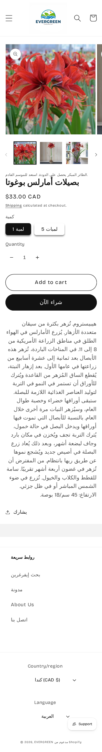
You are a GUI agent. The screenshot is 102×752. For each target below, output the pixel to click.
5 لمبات (49, 229)
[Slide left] (6, 155)
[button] (9, 18)
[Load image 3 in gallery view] (77, 153)
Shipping (13, 205)
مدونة (17, 590)
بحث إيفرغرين (25, 575)
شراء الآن (51, 302)
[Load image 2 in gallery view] (51, 153)
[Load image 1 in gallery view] (25, 153)
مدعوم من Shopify (68, 742)
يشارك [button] (20, 512)
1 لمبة (18, 229)
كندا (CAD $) (47, 680)
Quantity (15, 244)
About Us (22, 605)
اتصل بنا (19, 620)
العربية (47, 716)
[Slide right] (96, 155)
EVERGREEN (43, 742)
